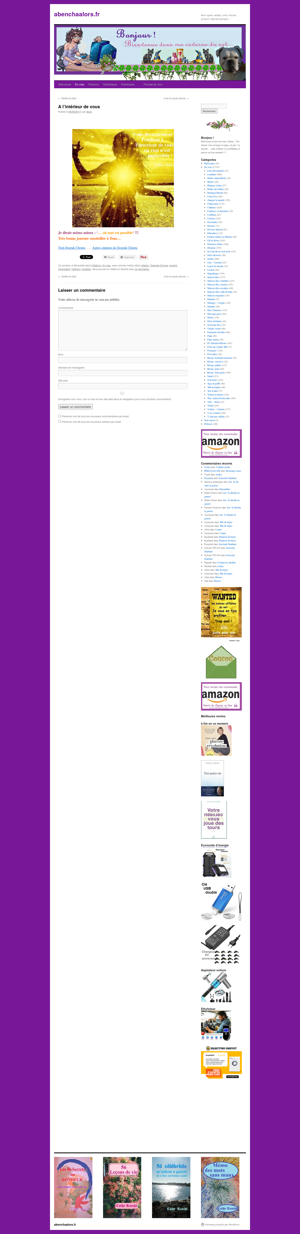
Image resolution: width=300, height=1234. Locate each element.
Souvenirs (212, 379)
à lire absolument (215, 170)
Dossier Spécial (214, 229)
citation (145, 265)
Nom (60, 354)
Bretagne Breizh (215, 192)
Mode (210, 317)
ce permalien (142, 269)
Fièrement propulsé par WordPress (222, 1224)
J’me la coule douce (176, 98)
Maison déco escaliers (218, 288)
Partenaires (128, 84)
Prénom (208, 423)
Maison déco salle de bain (219, 291)
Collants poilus (223, 467)
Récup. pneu (213, 368)
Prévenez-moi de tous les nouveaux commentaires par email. (95, 416)
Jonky (219, 474)
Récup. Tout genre (216, 372)
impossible (64, 269)
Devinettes (212, 222)
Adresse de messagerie (71, 367)
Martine (211, 306)
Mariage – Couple (216, 302)
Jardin (210, 258)
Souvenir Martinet (227, 478)
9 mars (218, 529)
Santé (210, 376)
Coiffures (211, 214)
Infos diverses (214, 255)
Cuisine (211, 218)
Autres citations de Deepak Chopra (114, 247)
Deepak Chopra (159, 265)
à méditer (211, 174)
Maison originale (215, 295)
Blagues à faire (214, 185)
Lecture (210, 269)
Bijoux (210, 181)
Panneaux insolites (216, 332)
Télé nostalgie (213, 387)
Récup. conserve (215, 361)
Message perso (214, 313)
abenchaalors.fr (77, 13)
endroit (173, 265)
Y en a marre (213, 412)
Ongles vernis (214, 328)
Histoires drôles (215, 244)
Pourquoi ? (212, 350)
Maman (211, 299)
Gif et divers (213, 240)
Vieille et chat (67, 98)
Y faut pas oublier (216, 416)
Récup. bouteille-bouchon (219, 357)
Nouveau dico (214, 324)
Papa (209, 335)
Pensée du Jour (153, 84)
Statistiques (110, 84)
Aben (89, 111)
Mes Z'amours (214, 310)
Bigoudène (225, 489)
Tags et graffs (213, 383)
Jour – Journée (214, 262)
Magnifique (213, 273)
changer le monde (215, 200)
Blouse (218, 577)
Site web (63, 380)
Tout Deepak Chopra (71, 247)
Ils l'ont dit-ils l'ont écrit (218, 251)
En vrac (79, 84)
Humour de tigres (227, 536)
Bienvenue (65, 84)
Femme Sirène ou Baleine (219, 236)
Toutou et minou (215, 394)
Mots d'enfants (214, 321)
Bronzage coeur (233, 470)
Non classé (209, 420)
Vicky (207, 467)
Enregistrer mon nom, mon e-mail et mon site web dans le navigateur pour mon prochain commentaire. (115, 399)
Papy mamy (213, 339)
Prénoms (93, 84)
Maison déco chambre (218, 280)
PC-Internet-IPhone (216, 343)
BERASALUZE (212, 470)
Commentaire (65, 307)
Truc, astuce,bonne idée (218, 398)
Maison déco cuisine (217, 284)
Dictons (211, 225)
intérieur (75, 269)
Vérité (210, 405)
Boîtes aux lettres (215, 189)
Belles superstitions (216, 178)
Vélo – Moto (213, 401)
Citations (96, 265)
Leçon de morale (215, 266)
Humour (211, 247)
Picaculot (208, 478)
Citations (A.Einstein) (217, 211)
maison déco (213, 277)
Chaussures (213, 203)
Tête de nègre (226, 522)
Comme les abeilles (226, 562)
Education (212, 233)
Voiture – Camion (215, 409)
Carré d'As (212, 196)
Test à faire (212, 390)
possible (86, 269)
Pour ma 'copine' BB (217, 346)
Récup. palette (214, 365)
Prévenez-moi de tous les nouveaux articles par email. (92, 421)
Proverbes (212, 354)
